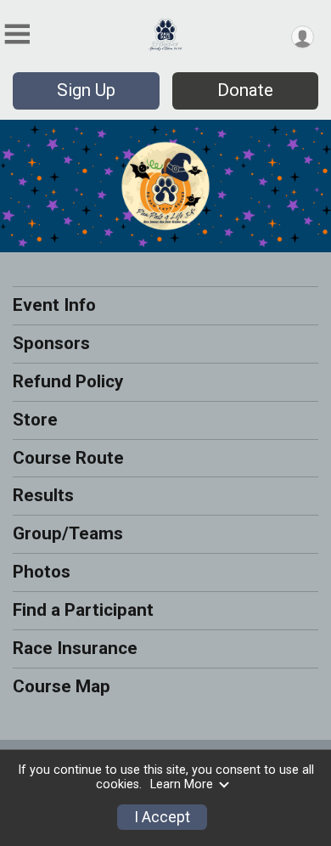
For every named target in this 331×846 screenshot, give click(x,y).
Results (43, 495)
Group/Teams (68, 533)
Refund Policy (68, 381)
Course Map (61, 686)
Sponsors (51, 343)
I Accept (162, 817)
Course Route (68, 458)
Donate (245, 90)
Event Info (54, 305)
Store (35, 419)
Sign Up (86, 90)
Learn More (181, 784)
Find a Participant (83, 610)
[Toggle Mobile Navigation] (17, 34)
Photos (41, 571)
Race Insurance (75, 648)
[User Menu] (302, 36)
